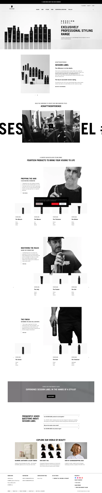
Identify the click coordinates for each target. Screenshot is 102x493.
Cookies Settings (38, 203)
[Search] (93, 9)
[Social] (75, 478)
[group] (35, 76)
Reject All (62, 203)
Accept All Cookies (55, 203)
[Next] (88, 287)
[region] (51, 202)
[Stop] (35, 95)
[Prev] (13, 287)
